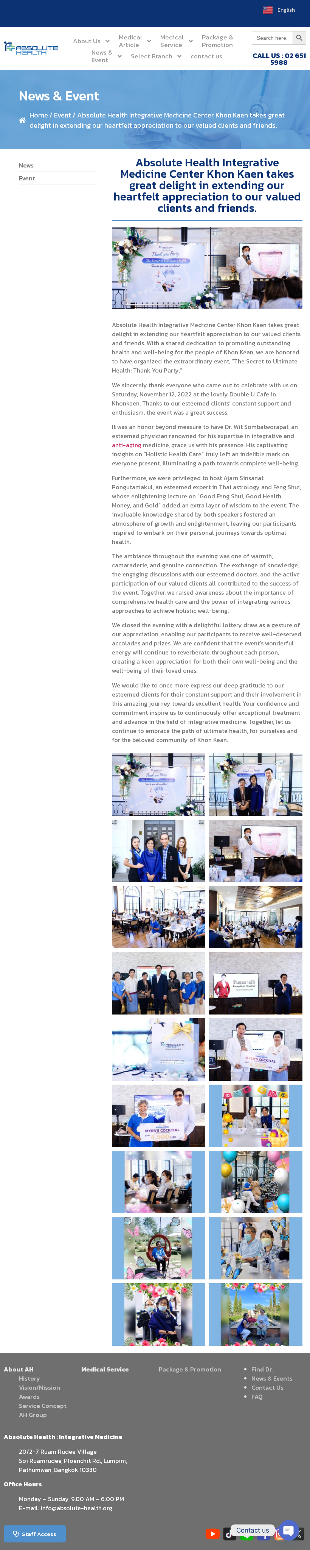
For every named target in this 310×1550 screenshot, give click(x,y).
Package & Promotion (190, 1369)
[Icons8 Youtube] (212, 1533)
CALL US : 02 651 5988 (279, 58)
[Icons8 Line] (246, 1533)
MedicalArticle (130, 41)
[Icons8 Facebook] (263, 1533)
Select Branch (151, 56)
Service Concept (43, 1405)
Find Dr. (262, 1369)
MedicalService (172, 41)
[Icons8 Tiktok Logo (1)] (229, 1533)
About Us (87, 41)
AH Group (33, 1414)
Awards (29, 1396)
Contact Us (267, 1387)
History (29, 1378)
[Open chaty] (289, 1530)
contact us (206, 56)
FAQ (257, 1396)
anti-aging (126, 444)
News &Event (102, 56)
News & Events (272, 1378)
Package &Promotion (217, 41)
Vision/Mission (39, 1387)
